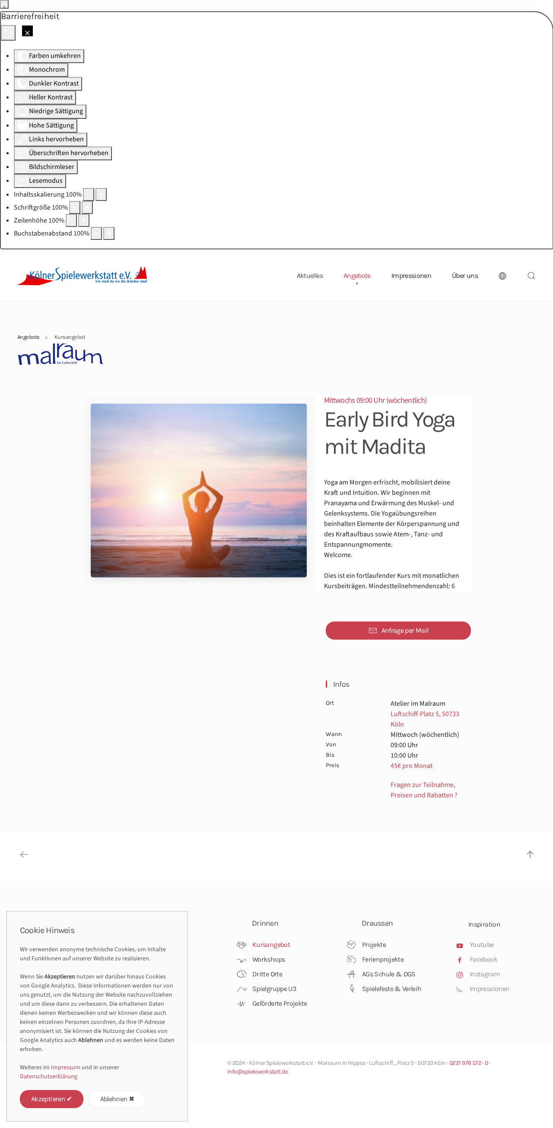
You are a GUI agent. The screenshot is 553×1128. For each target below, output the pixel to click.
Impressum (65, 1067)
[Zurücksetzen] (8, 33)
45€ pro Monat (411, 766)
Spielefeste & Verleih (392, 989)
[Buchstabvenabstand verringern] (96, 233)
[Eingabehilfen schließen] (27, 30)
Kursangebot (271, 944)
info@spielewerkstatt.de (257, 1071)
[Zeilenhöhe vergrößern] (83, 220)
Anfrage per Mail (405, 630)
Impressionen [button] (411, 275)
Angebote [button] (357, 275)
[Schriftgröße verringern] (74, 207)
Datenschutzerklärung (48, 1076)
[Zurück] (23, 854)
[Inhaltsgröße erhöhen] (101, 194)
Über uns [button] (465, 275)
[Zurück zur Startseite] (82, 275)
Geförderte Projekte (279, 1003)
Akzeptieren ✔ (51, 1099)
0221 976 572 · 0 (468, 1063)
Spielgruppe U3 (274, 989)
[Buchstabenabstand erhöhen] (108, 233)
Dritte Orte (267, 974)
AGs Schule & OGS (389, 974)
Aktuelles (310, 275)
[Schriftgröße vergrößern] (87, 207)
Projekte (374, 944)
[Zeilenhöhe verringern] (71, 220)
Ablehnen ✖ (117, 1099)
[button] (502, 275)
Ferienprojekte (383, 959)
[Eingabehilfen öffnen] (4, 4)
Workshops (268, 959)
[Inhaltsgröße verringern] (88, 194)
